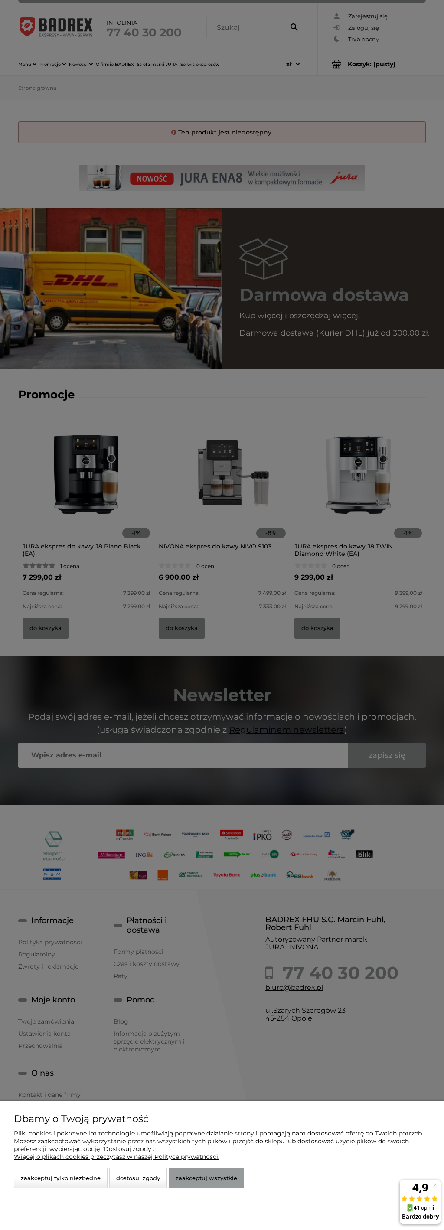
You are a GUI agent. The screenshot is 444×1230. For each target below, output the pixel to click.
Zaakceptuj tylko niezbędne (61, 1178)
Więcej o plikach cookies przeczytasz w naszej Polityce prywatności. (116, 1157)
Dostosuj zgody (138, 1178)
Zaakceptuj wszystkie (206, 1178)
